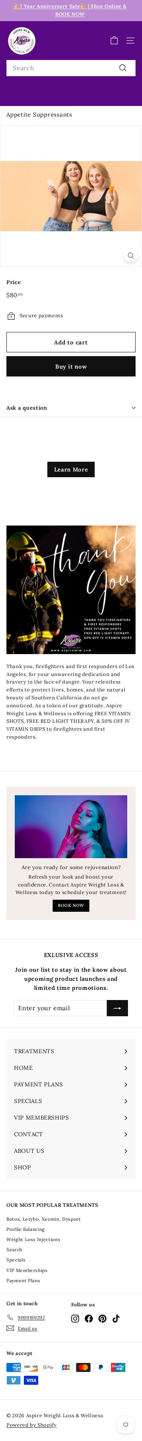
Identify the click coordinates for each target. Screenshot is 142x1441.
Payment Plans (23, 1280)
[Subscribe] (117, 1008)
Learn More (71, 469)
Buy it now (71, 366)
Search (14, 1249)
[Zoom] (131, 256)
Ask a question (26, 407)
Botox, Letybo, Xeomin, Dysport (43, 1219)
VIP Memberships (27, 1270)
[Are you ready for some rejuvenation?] (71, 826)
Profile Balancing (25, 1229)
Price (13, 282)
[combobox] (71, 68)
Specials (15, 1260)
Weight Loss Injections (33, 1239)
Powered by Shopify (31, 1425)
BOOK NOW (71, 905)
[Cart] (114, 40)
